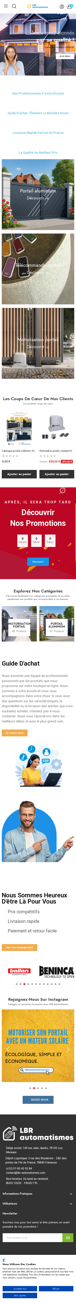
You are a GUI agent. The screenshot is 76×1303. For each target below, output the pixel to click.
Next (68, 1049)
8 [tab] (44, 984)
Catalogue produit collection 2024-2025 (19, 451)
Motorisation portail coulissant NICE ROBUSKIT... (56, 451)
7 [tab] (40, 984)
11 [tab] (55, 984)
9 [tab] (48, 984)
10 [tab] (51, 984)
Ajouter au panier (19, 474)
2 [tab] (20, 984)
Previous (7, 1049)
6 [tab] (36, 984)
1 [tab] (16, 984)
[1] (67, 1237)
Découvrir (35, 198)
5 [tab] (32, 984)
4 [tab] (28, 984)
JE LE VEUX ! (65, 56)
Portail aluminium (56, 625)
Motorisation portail (19, 625)
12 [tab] (59, 984)
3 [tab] (24, 984)
